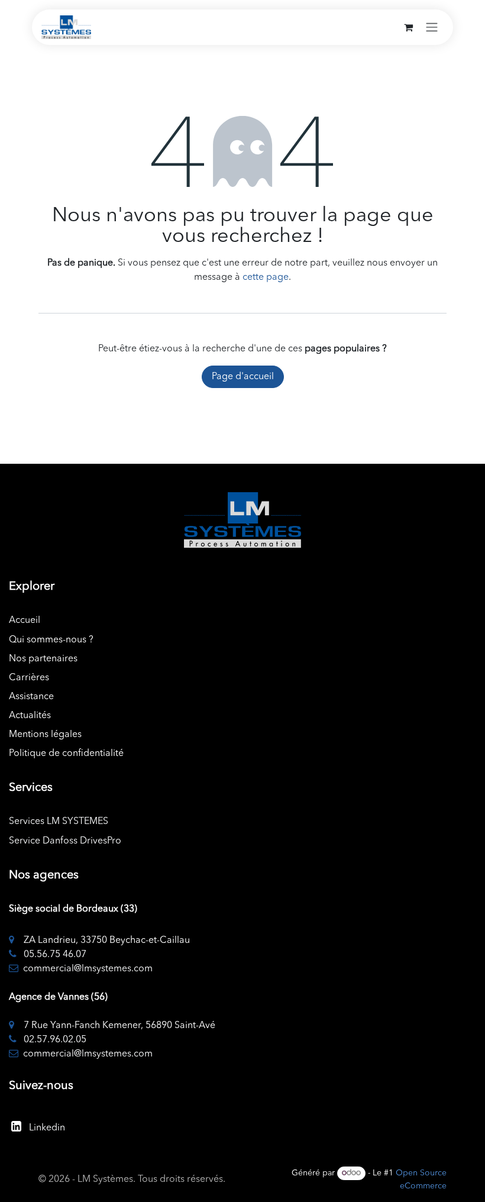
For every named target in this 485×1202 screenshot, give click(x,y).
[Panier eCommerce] (408, 27)
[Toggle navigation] (432, 27)
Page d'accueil (243, 377)
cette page (265, 277)
